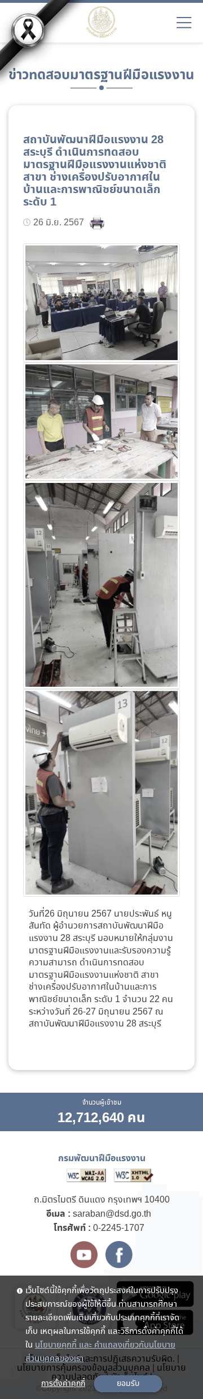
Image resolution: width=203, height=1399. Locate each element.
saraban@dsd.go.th (112, 1214)
